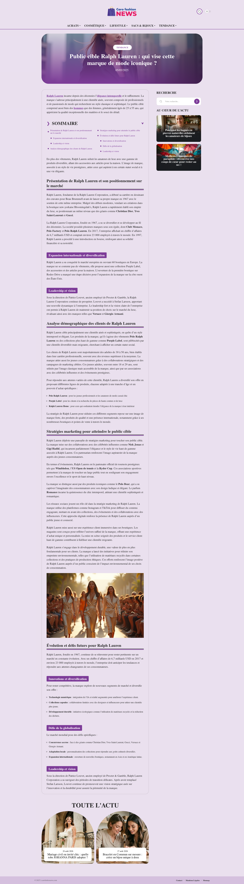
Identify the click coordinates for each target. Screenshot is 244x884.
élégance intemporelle (109, 96)
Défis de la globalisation (112, 146)
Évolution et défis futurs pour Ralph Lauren (117, 135)
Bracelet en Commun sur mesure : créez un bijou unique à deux (122, 855)
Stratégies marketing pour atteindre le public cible (120, 130)
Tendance (122, 47)
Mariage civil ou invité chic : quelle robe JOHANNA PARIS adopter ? (67, 855)
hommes (78, 108)
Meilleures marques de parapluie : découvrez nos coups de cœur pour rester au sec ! (178, 160)
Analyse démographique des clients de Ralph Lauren (71, 148)
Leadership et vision (61, 143)
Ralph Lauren (55, 96)
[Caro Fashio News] (122, 11)
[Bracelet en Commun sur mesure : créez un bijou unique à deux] (122, 837)
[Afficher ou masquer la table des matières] (111, 123)
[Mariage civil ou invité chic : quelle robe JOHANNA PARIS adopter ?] (68, 837)
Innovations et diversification (114, 140)
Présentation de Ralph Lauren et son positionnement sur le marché (71, 131)
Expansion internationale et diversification (70, 138)
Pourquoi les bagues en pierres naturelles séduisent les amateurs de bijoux (179, 133)
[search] (199, 11)
